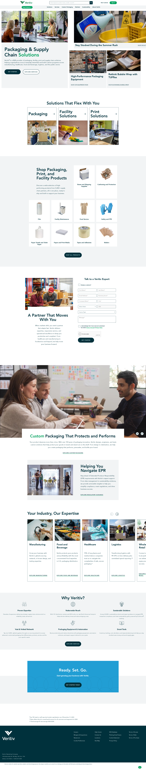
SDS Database (113, 732)
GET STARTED (12, 72)
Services (57, 7)
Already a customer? (86, 285)
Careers (76, 732)
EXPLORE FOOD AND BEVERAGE (67, 575)
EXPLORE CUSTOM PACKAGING (73, 453)
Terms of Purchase (134, 738)
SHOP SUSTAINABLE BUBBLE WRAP (119, 85)
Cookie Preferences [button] (79, 741)
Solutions (49, 7)
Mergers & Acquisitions (80, 735)
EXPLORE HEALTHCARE (91, 575)
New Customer (104, 2)
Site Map (97, 741)
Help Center (98, 732)
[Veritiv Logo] (26, 2)
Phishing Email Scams (115, 735)
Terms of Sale (132, 735)
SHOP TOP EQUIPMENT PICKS (79, 85)
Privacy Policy (99, 327)
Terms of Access (90, 327)
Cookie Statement (114, 738)
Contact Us (98, 735)
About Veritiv (96, 7)
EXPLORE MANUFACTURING (38, 575)
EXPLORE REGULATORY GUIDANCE (92, 495)
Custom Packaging (67, 7)
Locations (97, 738)
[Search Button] (91, 2)
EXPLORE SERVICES (31, 72)
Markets (77, 7)
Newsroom (77, 738)
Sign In (113, 2)
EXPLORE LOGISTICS (118, 575)
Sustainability (86, 7)
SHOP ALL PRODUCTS (73, 255)
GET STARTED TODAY (73, 685)
